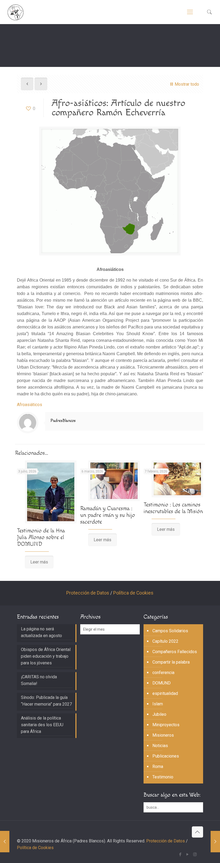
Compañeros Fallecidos (174, 651)
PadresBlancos (63, 420)
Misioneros (163, 735)
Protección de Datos (87, 593)
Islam (157, 703)
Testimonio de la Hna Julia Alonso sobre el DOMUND (41, 537)
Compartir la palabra (171, 662)
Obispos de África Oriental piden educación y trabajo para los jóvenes (46, 656)
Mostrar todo (187, 84)
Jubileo (159, 714)
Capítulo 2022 (165, 641)
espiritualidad (165, 693)
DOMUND (161, 683)
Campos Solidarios (170, 630)
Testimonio (162, 776)
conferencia (163, 672)
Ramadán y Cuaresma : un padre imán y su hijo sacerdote (107, 515)
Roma (157, 766)
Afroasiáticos (29, 404)
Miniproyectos (165, 724)
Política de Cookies (133, 593)
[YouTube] (187, 854)
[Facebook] (180, 854)
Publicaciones (165, 756)
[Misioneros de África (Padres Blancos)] (16, 12)
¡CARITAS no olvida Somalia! (39, 680)
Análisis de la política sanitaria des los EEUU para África (42, 725)
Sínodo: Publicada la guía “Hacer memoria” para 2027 (46, 701)
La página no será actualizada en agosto (41, 632)
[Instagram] (195, 854)
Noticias (160, 745)
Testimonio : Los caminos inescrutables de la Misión (173, 508)
